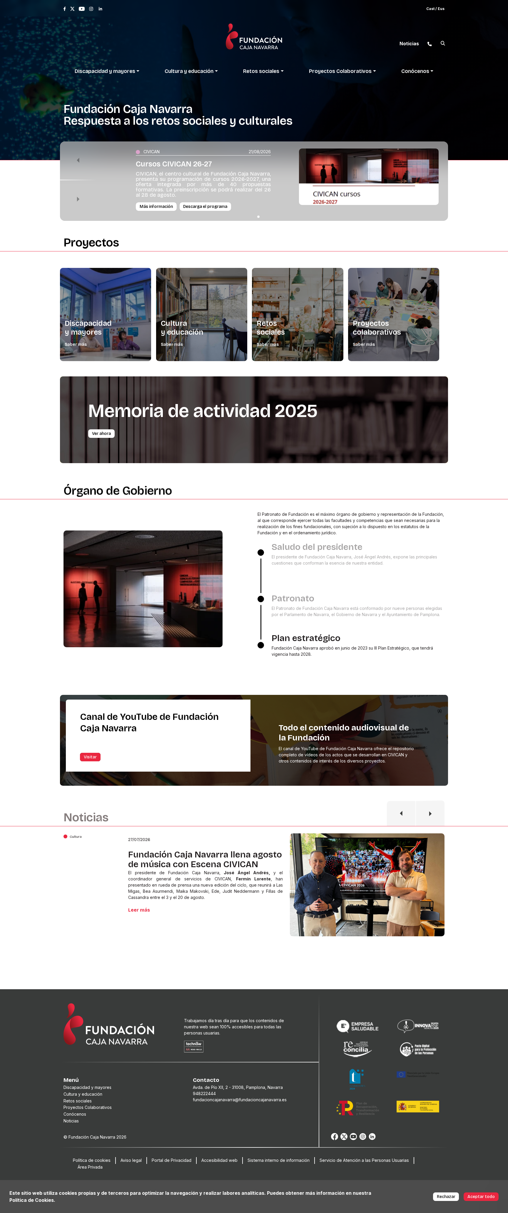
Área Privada (90, 1166)
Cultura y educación (182, 328)
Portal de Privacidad (171, 1160)
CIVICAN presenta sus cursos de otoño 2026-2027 (195, 859)
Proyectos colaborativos (377, 328)
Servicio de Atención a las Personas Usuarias (364, 1160)
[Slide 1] (258, 217)
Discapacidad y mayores (88, 328)
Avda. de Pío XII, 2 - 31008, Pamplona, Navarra (238, 1087)
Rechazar (446, 1196)
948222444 (204, 1093)
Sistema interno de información (279, 1160)
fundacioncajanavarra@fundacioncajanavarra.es (240, 1099)
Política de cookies (92, 1160)
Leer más (139, 916)
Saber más (76, 344)
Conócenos (74, 1114)
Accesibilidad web (219, 1160)
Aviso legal (131, 1160)
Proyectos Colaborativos (87, 1107)
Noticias (71, 1120)
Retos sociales (271, 328)
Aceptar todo (481, 1196)
